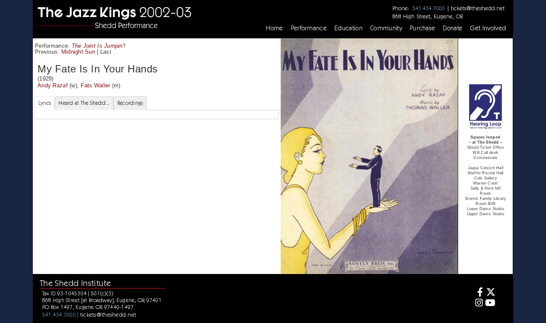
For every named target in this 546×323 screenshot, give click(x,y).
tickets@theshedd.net (478, 8)
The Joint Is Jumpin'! (99, 46)
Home (274, 28)
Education (348, 28)
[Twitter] (490, 293)
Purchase (423, 28)
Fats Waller (95, 85)
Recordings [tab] (130, 103)
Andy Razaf (53, 85)
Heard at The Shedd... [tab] (83, 103)
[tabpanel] (157, 114)
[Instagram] (477, 303)
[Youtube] (490, 303)
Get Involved (488, 28)
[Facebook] (477, 293)
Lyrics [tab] (44, 103)
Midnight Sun (78, 52)
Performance (309, 28)
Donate (452, 28)
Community (386, 28)
